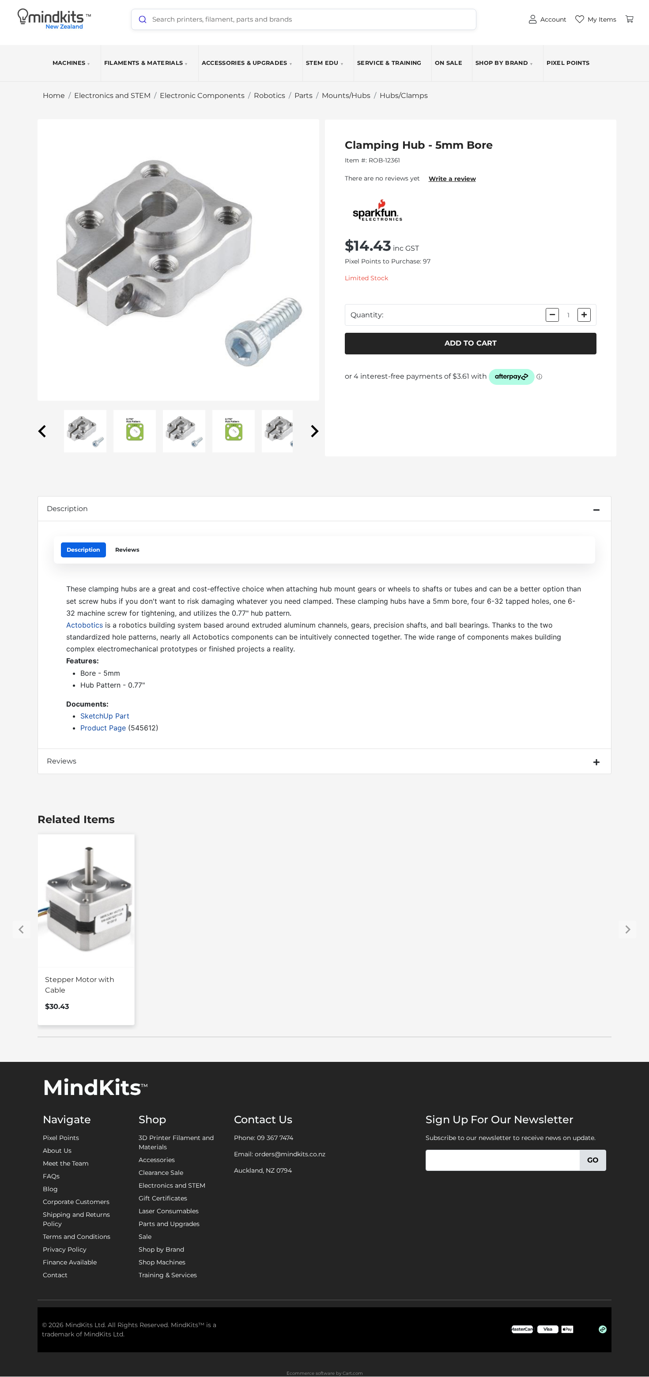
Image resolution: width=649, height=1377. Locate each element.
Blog (50, 1189)
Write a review (452, 179)
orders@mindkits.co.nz (290, 1154)
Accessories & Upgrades (247, 63)
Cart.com (353, 1373)
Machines (72, 63)
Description (67, 508)
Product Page (103, 727)
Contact (55, 1275)
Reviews (127, 549)
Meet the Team (66, 1163)
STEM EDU (325, 63)
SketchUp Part (104, 715)
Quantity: (367, 315)
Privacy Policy (65, 1249)
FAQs (51, 1176)
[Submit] (142, 19)
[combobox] (303, 19)
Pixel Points (568, 63)
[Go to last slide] (43, 431)
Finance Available (70, 1262)
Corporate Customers (76, 1202)
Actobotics (84, 625)
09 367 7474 (275, 1138)
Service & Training (389, 63)
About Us (57, 1151)
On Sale (448, 63)
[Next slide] (314, 431)
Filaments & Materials (146, 63)
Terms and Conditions (76, 1237)
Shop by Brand (504, 63)
